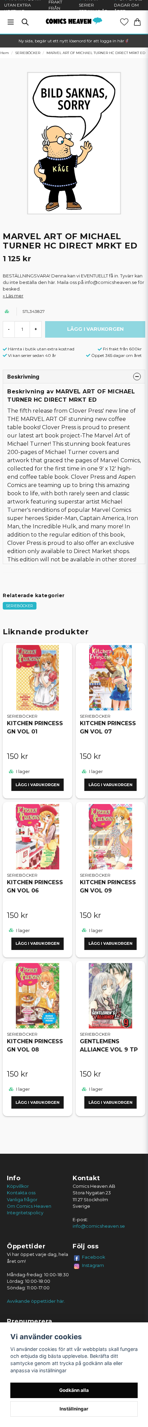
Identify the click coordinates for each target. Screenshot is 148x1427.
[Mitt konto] (124, 22)
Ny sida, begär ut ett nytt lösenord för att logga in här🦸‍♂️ (74, 40)
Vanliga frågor (22, 1199)
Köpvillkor (18, 1186)
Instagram (93, 1265)
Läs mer (14, 295)
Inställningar (74, 1409)
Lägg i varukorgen (37, 784)
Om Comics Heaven (29, 1206)
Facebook (93, 1257)
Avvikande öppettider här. (36, 1301)
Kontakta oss (21, 1192)
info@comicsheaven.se (99, 1226)
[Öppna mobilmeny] (10, 22)
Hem (4, 53)
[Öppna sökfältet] (25, 22)
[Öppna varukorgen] (137, 22)
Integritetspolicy (25, 1212)
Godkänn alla (74, 1390)
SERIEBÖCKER (27, 53)
